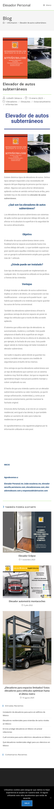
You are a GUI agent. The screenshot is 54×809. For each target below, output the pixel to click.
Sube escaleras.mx (32, 484)
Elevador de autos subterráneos (33, 22)
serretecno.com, (18, 487)
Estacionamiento (42, 101)
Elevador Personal (16, 5)
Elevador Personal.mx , (14, 484)
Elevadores (11, 101)
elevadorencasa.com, (35, 487)
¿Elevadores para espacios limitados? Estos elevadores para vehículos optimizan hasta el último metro (27, 690)
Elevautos (25, 101)
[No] (50, 797)
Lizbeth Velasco (14, 98)
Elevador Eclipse (27, 555)
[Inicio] (4, 22)
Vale (27, 803)
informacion (12, 104)
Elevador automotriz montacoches (27, 601)
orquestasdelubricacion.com (35, 491)
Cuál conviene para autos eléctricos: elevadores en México (26, 737)
